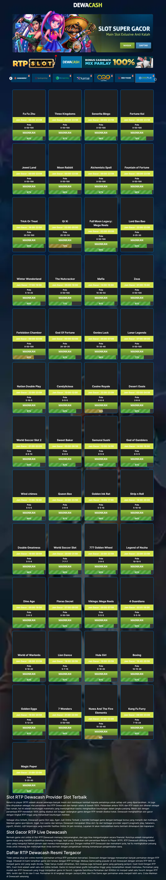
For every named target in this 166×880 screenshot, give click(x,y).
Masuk (127, 45)
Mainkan (29, 132)
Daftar (143, 45)
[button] (11, 78)
